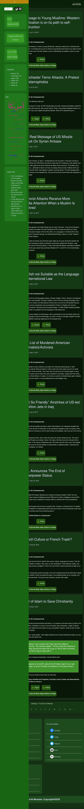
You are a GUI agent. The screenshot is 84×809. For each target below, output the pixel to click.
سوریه (20, 150)
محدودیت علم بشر (16, 137)
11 (59, 709)
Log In (9, 19)
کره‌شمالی (19, 119)
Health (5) (14, 85)
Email (56, 750)
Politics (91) (15, 80)
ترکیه (24, 119)
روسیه (13, 155)
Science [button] (36, 325)
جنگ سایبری (22, 124)
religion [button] (36, 119)
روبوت (22, 102)
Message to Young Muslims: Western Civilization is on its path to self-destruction (51, 22)
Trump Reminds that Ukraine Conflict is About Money (17, 202)
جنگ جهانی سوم (14, 141)
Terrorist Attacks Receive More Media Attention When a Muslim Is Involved (49, 203)
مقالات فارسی (11, 52)
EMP (9, 102)
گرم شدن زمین (20, 110)
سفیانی (18, 102)
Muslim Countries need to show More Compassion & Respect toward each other (17, 185)
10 (54, 709)
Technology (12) (16, 76)
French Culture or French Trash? (47, 539)
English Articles (12, 57)
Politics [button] (42, 59)
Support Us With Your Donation (15, 38)
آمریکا (16, 106)
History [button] (47, 325)
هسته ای (14, 146)
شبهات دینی (13, 115)
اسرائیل (13, 102)
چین (13, 110)
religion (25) (15, 78)
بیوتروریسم (21, 154)
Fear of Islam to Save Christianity (48, 601)
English (7, 9)
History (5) (14, 83)
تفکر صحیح (16, 133)
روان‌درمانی (10, 124)
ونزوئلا (16, 159)
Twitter (56, 737)
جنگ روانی (16, 124)
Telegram (57, 744)
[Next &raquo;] (74, 709)
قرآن (15, 119)
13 (70, 709)
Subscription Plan (13, 24)
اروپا (10, 110)
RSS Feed (57, 757)
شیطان (21, 141)
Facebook (57, 730)
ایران (19, 146)
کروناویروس (13, 150)
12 (65, 709)
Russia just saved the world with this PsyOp (16, 195)
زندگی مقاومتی (19, 128)
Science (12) (15, 73)
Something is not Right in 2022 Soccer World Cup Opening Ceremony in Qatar (17, 211)
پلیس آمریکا (10, 119)
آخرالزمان (21, 115)
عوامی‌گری (11, 128)
